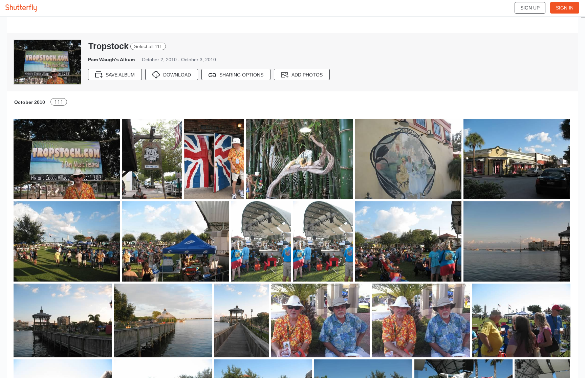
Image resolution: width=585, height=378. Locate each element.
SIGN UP (530, 7)
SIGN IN (564, 7)
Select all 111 (148, 46)
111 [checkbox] (58, 102)
